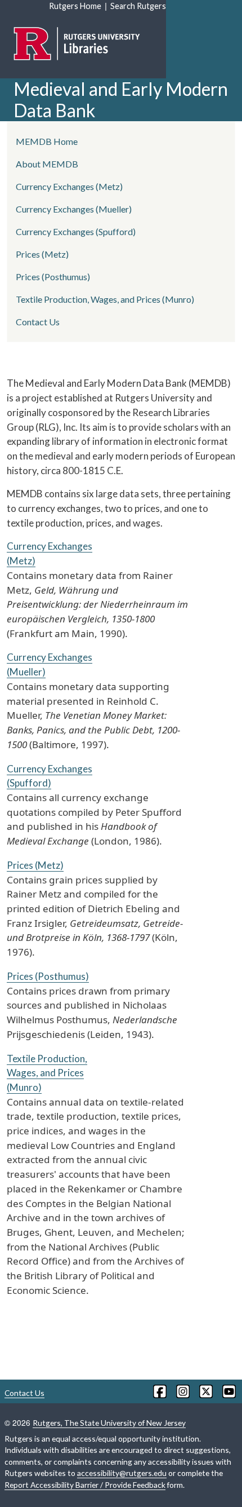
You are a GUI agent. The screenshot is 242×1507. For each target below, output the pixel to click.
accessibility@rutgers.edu (122, 1473)
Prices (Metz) (35, 865)
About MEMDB (47, 163)
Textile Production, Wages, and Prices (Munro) (47, 1073)
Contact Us (38, 321)
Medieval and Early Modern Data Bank (121, 99)
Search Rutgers (138, 6)
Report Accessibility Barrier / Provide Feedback (85, 1485)
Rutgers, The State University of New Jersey (109, 1423)
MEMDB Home (47, 141)
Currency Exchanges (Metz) (69, 186)
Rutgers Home (75, 6)
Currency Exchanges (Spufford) (76, 231)
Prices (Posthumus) (48, 976)
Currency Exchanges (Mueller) (74, 209)
